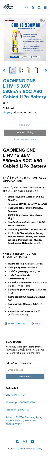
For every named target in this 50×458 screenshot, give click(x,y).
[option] (13, 70)
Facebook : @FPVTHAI (17, 409)
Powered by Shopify (33, 449)
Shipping (7, 112)
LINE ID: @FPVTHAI (16, 395)
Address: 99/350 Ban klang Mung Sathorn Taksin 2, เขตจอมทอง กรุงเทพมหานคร (24, 421)
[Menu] (45, 7)
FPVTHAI (19, 449)
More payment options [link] (25, 139)
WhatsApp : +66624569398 (20, 402)
